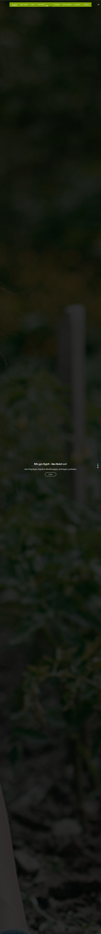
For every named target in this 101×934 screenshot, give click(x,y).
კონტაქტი (86, 4)
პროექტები (57, 4)
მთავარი (14, 4)
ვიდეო (50, 474)
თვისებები (77, 4)
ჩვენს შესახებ (24, 4)
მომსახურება (41, 4)
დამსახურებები (67, 4)
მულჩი (33, 4)
